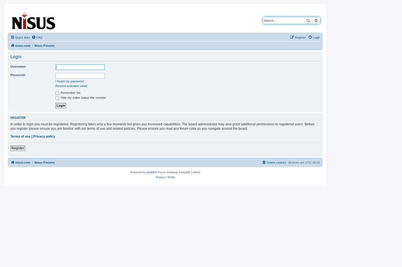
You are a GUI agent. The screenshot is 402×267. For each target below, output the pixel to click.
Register (17, 148)
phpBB (150, 172)
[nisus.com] (34, 19)
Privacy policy (44, 136)
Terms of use (20, 136)
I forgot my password (70, 81)
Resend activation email (71, 86)
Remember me (70, 92)
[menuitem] (36, 37)
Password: (18, 75)
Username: (18, 66)
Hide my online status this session (83, 97)
